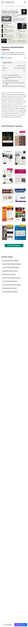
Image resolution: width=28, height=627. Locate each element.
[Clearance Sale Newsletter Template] (20, 158)
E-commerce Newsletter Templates (10, 267)
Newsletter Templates (20, 6)
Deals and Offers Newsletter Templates (11, 264)
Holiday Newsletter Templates (9, 288)
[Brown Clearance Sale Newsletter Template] (7, 233)
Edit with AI (22, 624)
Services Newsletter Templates (9, 281)
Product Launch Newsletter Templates (11, 277)
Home (2, 6)
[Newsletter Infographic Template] (20, 195)
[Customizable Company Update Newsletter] (7, 158)
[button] (7, 624)
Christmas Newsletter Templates (9, 291)
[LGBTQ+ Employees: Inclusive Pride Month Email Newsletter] (7, 176)
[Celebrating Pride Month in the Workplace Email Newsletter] (20, 214)
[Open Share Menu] (25, 57)
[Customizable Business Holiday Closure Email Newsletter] (7, 195)
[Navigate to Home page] (7, 2)
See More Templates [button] (14, 245)
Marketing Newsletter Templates (10, 271)
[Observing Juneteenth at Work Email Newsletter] (7, 214)
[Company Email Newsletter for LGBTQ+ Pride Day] (7, 139)
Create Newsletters (9, 6)
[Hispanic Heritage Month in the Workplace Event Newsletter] (20, 139)
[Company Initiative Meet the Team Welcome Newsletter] (20, 233)
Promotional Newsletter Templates (10, 260)
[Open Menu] (25, 2)
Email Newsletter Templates (8, 274)
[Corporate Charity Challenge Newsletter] (20, 176)
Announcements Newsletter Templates (11, 284)
